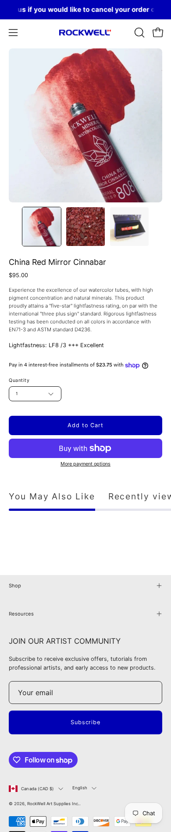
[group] (85, 9)
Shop (15, 586)
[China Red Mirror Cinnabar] (41, 226)
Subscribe (86, 722)
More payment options (85, 464)
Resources (21, 614)
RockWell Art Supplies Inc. (53, 803)
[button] (138, 32)
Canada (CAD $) (37, 788)
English (79, 787)
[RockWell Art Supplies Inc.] (85, 32)
